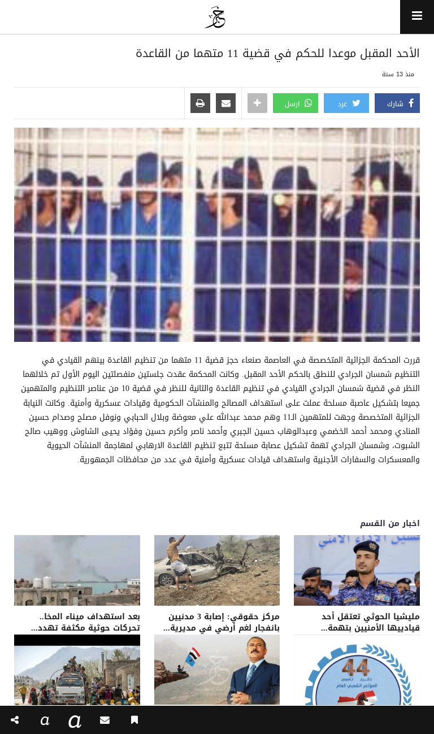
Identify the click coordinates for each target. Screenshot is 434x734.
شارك (396, 104)
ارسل (293, 104)
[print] (200, 104)
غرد (343, 104)
